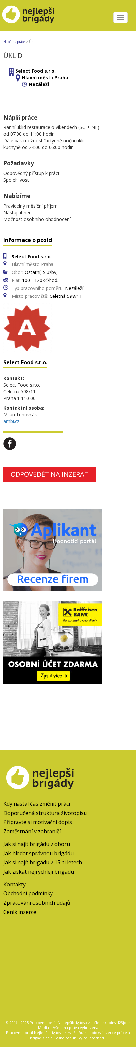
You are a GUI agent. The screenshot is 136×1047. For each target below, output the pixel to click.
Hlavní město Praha (45, 77)
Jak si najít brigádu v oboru (36, 844)
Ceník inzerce (19, 912)
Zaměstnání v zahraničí (32, 831)
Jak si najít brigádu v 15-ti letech (42, 862)
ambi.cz (11, 421)
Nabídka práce (14, 41)
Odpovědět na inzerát (49, 474)
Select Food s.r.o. (36, 71)
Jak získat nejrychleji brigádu (38, 871)
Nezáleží (39, 84)
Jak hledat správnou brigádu (38, 853)
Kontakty (14, 884)
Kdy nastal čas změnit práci (36, 803)
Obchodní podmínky (28, 893)
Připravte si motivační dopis (37, 822)
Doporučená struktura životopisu (45, 813)
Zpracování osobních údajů (36, 902)
